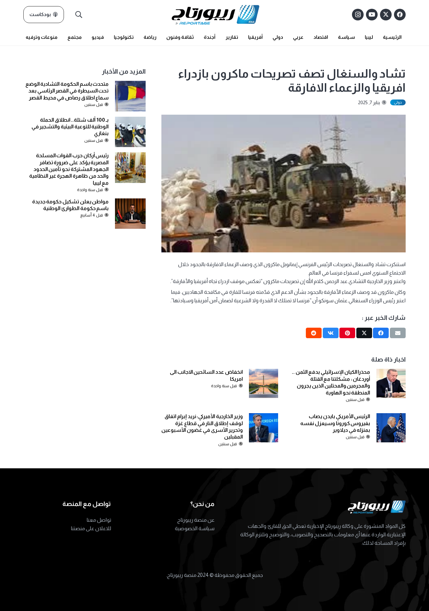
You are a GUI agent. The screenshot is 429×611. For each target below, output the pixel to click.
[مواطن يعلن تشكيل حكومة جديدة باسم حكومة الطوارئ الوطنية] (130, 202)
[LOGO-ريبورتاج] (215, 14)
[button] (79, 14)
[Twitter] (386, 14)
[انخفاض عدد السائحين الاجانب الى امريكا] (263, 373)
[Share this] (381, 333)
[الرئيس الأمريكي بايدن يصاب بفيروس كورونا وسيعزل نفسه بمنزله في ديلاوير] (391, 417)
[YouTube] (372, 14)
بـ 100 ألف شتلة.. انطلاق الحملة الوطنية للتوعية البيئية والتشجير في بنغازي (70, 127)
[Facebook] (400, 14)
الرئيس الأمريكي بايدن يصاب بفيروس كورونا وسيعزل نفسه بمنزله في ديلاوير (335, 423)
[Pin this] (347, 333)
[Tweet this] (364, 333)
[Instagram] (358, 14)
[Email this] (398, 333)
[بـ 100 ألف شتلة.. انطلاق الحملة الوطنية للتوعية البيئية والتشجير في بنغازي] (130, 121)
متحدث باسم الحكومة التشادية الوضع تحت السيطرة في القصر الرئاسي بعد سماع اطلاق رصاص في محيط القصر (67, 91)
